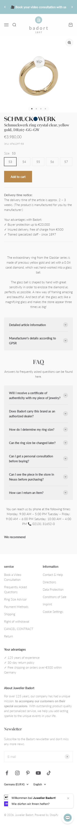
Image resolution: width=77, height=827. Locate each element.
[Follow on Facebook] (7, 773)
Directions (49, 582)
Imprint (47, 604)
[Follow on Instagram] (17, 773)
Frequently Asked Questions (15, 589)
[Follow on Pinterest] (28, 773)
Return (8, 636)
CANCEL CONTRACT (18, 629)
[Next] (72, 7)
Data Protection (53, 589)
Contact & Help (53, 574)
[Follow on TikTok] (49, 773)
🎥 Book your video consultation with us (38, 7)
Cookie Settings (53, 611)
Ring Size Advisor (15, 599)
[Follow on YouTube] (38, 773)
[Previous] (5, 7)
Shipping (9, 614)
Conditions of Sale (54, 597)
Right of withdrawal (16, 621)
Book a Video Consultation (12, 577)
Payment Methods (16, 607)
